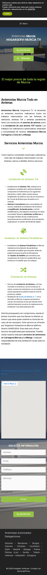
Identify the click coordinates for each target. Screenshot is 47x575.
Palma (37, 549)
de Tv (27, 297)
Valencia (9, 555)
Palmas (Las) (11, 552)
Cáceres (9, 546)
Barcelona (22, 543)
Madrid (16, 549)
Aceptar (7, 14)
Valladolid (20, 555)
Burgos (35, 543)
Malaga (27, 549)
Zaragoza (31, 555)
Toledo (36, 552)
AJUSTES (31, 9)
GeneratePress (23, 571)
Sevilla (26, 552)
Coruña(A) (35, 546)
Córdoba (21, 546)
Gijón (7, 549)
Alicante (9, 543)
